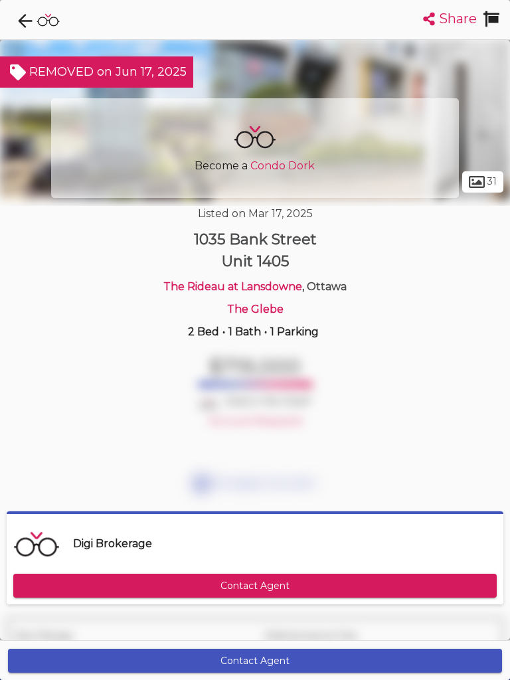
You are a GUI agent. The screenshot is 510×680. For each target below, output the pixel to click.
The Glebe (255, 309)
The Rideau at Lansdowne (232, 286)
